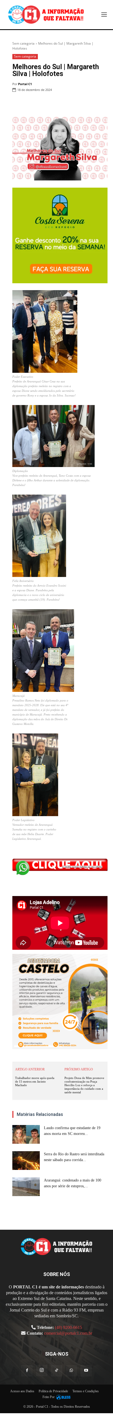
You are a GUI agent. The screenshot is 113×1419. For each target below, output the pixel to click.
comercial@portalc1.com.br (68, 1333)
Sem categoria (23, 43)
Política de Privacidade (53, 1391)
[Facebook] (38, 103)
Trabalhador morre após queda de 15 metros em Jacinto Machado (34, 1081)
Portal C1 (25, 84)
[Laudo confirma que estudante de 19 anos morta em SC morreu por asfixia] (26, 1134)
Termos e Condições (85, 1391)
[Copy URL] (102, 103)
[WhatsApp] (64, 103)
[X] (51, 103)
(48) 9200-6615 (68, 1327)
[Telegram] (89, 103)
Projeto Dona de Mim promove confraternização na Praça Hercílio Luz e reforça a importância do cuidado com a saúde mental (84, 1085)
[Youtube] (86, 1370)
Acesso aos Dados (22, 1391)
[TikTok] (56, 1370)
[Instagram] (41, 1370)
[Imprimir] (76, 103)
